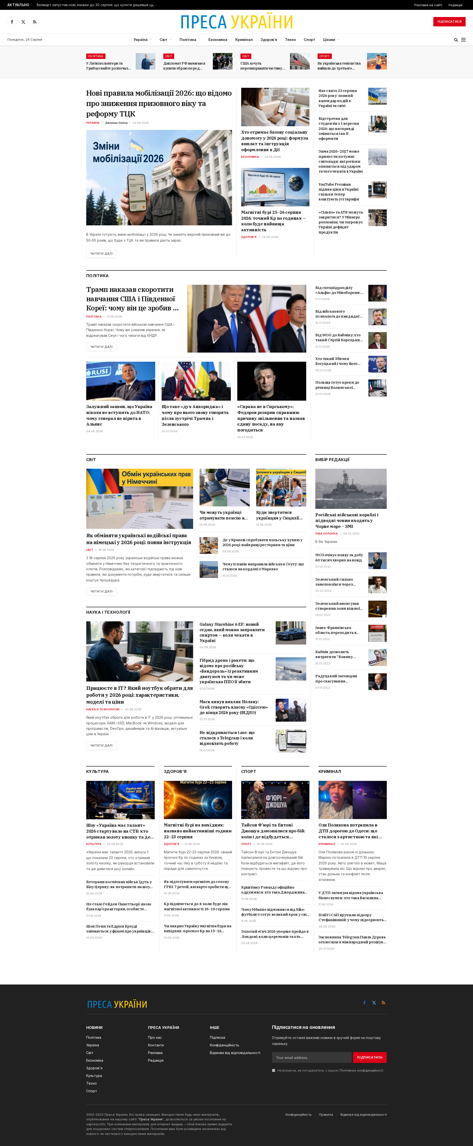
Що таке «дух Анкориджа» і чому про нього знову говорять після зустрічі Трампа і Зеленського (195, 415)
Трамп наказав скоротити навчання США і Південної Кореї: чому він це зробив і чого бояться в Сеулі (130, 299)
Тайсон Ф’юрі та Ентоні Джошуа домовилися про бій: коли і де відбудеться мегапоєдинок (273, 831)
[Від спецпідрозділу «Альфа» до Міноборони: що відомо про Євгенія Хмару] (377, 293)
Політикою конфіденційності (361, 1070)
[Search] (456, 39)
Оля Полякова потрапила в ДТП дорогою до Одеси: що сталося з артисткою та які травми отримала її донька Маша (348, 831)
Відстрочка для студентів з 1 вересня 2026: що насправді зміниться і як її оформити (339, 128)
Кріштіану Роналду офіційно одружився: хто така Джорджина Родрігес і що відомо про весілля (272, 890)
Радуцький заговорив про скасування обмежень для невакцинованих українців (336, 679)
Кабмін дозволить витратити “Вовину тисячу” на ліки (334, 655)
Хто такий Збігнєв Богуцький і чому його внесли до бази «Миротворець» (336, 361)
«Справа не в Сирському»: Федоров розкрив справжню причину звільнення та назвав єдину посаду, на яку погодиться (271, 418)
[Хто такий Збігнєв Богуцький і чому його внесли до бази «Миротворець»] (377, 364)
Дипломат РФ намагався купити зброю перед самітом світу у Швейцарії (185, 66)
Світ (164, 39)
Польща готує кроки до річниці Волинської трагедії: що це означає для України (337, 385)
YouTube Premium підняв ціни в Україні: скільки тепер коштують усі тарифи (339, 192)
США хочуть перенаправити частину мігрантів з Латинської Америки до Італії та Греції (261, 66)
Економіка (217, 39)
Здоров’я (269, 39)
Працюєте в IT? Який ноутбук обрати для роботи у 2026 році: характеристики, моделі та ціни (139, 695)
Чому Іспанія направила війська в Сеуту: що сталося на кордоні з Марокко (263, 566)
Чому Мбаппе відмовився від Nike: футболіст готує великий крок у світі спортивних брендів (275, 912)
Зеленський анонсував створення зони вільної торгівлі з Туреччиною (337, 606)
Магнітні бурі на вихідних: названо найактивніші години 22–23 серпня (197, 831)
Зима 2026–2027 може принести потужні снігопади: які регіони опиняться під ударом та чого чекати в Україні (340, 161)
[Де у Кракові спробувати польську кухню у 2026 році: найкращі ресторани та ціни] (209, 545)
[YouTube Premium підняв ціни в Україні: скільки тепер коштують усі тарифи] (377, 189)
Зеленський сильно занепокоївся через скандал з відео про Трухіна (334, 582)
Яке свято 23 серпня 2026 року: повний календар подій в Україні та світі (338, 98)
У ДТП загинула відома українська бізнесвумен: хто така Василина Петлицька (351, 895)
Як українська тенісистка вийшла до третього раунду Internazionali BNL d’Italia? (339, 66)
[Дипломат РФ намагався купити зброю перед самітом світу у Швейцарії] (223, 61)
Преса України (150, 1119)
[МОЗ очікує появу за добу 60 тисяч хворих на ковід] (377, 560)
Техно (290, 39)
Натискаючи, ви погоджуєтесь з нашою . (330, 1070)
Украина (93, 123)
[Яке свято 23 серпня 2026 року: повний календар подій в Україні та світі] (377, 96)
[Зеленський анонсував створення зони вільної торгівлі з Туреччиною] (377, 609)
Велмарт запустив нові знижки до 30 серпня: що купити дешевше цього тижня (98, 5)
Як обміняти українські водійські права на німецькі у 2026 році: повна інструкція (138, 539)
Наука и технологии (102, 709)
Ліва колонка (326, 534)
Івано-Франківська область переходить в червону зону (335, 630)
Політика (188, 39)
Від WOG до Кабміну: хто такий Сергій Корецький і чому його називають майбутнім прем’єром (338, 338)
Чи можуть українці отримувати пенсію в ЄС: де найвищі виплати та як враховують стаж (222, 515)
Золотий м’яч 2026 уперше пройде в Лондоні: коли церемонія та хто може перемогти (275, 934)
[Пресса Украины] (236, 22)
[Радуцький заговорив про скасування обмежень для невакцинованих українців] (377, 681)
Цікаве (329, 39)
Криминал (327, 844)
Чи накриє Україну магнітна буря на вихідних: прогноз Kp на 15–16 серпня (197, 929)
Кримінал (244, 39)
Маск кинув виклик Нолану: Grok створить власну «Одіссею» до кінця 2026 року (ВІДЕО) (234, 707)
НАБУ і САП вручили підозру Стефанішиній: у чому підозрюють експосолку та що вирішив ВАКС (351, 918)
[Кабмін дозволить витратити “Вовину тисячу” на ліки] (377, 657)
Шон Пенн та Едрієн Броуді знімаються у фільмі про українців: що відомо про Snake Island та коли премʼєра (118, 929)
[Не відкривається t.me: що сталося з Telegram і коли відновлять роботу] (291, 741)
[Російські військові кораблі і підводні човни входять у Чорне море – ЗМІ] (351, 489)
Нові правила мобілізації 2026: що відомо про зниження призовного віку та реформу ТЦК (159, 103)
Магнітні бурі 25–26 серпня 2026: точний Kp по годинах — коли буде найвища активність (273, 221)
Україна (141, 39)
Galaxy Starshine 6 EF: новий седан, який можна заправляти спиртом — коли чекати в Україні (232, 632)
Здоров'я (248, 237)
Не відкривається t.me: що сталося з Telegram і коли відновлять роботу (227, 738)
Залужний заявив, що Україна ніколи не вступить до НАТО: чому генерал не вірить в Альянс (119, 415)
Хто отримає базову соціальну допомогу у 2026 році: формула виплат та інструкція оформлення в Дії (274, 140)
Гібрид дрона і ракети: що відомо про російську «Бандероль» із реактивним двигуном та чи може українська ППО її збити (229, 671)
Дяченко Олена (116, 123)
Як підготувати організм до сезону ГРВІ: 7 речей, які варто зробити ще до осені (197, 884)
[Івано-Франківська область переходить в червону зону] (377, 633)
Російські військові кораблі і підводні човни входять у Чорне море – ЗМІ (346, 520)
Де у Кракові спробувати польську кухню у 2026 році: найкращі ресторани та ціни (262, 542)
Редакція (455, 5)
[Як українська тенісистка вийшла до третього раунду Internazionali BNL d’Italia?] (377, 61)
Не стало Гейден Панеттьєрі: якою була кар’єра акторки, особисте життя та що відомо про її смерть (118, 907)
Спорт (309, 39)
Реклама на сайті (428, 5)
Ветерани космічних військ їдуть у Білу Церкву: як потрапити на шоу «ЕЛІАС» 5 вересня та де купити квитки (119, 884)
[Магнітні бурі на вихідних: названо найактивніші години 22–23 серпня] (198, 800)
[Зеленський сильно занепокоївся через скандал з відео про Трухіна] (377, 584)
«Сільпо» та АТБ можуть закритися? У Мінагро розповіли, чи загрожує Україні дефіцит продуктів (341, 222)
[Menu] (463, 39)
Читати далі (101, 253)
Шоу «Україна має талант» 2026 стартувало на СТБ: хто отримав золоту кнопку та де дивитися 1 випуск (118, 831)
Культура (93, 844)
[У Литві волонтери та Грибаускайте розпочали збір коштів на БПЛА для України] (145, 61)
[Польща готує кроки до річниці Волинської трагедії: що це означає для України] (377, 387)
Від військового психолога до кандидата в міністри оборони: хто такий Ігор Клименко (338, 314)
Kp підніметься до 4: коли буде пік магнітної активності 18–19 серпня (197, 906)
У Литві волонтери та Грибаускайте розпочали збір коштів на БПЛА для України (108, 66)
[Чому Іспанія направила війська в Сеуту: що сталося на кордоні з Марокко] (209, 569)
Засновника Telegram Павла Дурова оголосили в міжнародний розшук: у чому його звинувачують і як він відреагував (352, 940)
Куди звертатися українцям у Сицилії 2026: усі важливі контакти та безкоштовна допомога (280, 515)
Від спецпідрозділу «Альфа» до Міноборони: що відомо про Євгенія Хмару (337, 290)
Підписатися (449, 21)
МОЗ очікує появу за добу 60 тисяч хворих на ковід (339, 557)
